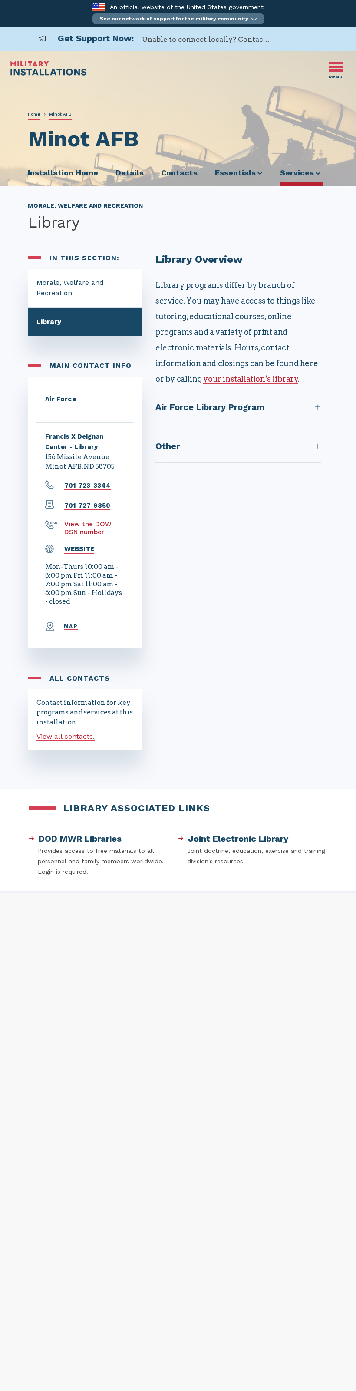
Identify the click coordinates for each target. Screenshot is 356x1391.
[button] (178, 18)
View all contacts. (65, 736)
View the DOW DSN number (88, 528)
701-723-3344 (87, 485)
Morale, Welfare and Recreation (70, 287)
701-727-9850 (87, 505)
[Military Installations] (48, 73)
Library (48, 321)
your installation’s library (250, 378)
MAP (71, 626)
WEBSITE (79, 549)
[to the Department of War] (98, 6)
